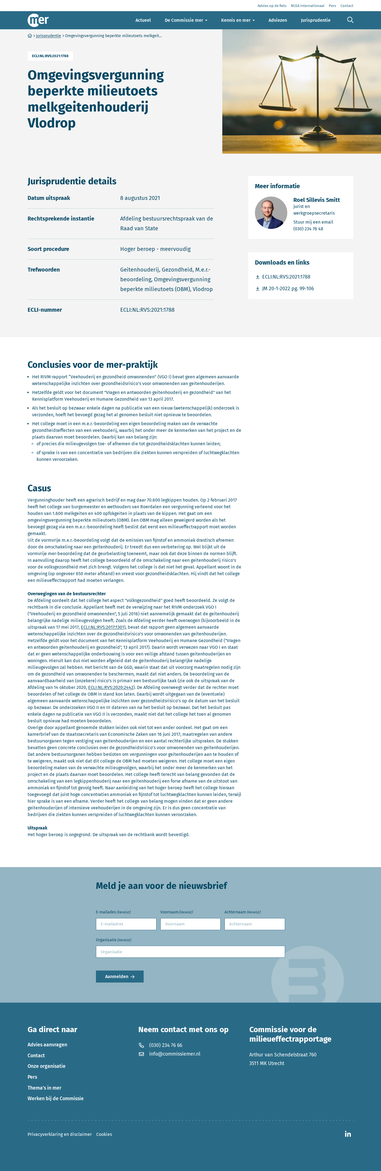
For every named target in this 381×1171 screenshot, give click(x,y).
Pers (32, 1077)
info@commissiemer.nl (174, 1054)
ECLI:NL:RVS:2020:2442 (110, 687)
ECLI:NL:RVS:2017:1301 (102, 627)
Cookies (104, 1134)
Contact (36, 1056)
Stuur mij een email (320, 222)
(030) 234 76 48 (320, 228)
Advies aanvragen (47, 1045)
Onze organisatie (47, 1066)
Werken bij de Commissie (56, 1098)
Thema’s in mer (44, 1088)
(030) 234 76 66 (165, 1045)
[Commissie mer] (38, 20)
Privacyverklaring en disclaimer (60, 1134)
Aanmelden (116, 976)
